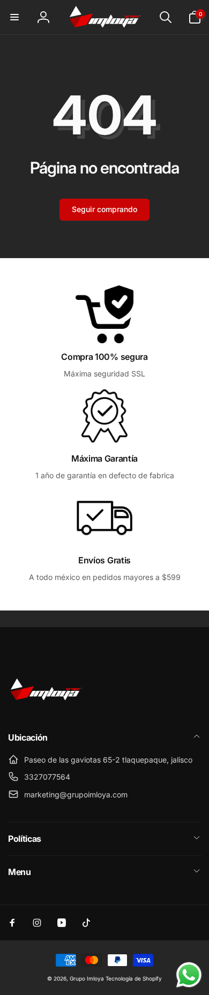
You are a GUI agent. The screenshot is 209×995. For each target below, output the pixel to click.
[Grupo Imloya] (45, 709)
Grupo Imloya (87, 978)
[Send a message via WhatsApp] (189, 975)
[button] (14, 17)
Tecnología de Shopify (134, 978)
